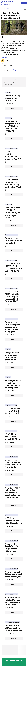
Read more (4, 57)
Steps (15, 70)
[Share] (25, 9)
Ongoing (5, 70)
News (23, 70)
